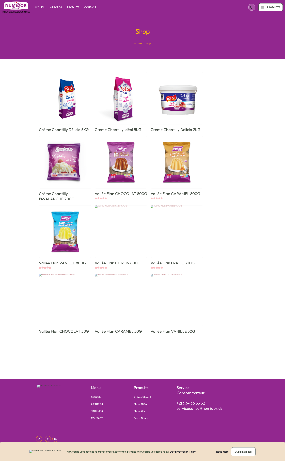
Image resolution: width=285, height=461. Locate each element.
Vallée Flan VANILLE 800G (62, 262)
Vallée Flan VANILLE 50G (173, 331)
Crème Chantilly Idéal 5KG (118, 129)
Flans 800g (140, 404)
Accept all (243, 452)
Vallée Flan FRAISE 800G (173, 262)
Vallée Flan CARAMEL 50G (118, 331)
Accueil (138, 43)
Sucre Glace (141, 418)
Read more (222, 451)
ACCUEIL (96, 396)
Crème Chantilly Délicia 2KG (175, 129)
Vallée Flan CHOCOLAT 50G (64, 331)
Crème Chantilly (143, 396)
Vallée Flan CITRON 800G (117, 262)
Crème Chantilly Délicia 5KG (64, 129)
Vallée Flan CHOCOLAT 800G (121, 193)
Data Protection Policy (182, 451)
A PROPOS (97, 404)
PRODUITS (97, 410)
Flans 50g (139, 410)
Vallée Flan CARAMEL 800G (175, 193)
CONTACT (97, 418)
